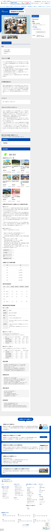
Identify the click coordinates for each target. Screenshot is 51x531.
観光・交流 (40, 492)
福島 (14, 515)
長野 (42, 515)
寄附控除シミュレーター (6, 496)
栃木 (20, 515)
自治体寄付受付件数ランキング (19, 492)
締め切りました (40, 32)
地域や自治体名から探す (38, 1)
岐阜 (44, 515)
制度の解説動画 (41, 499)
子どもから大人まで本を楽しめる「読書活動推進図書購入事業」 (25, 182)
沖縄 (33, 522)
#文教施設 (37, 29)
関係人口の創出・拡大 (42, 490)
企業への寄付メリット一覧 (30, 487)
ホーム (3, 484)
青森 (5, 515)
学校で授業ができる (29, 495)
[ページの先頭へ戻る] (48, 520)
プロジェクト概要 (6, 49)
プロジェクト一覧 (44, 1)
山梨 (41, 515)
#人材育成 (34, 29)
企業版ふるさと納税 (5, 487)
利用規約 (40, 504)
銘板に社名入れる (29, 498)
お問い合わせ (2, 530)
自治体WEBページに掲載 (30, 493)
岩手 (7, 515)
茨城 (18, 515)
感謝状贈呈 (5, 143)
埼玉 (23, 515)
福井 (39, 515)
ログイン (28, 507)
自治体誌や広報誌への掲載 (30, 501)
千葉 (25, 515)
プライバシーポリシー (42, 502)
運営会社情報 (41, 496)
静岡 (46, 515)
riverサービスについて (5, 491)
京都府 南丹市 (4, 170)
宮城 (9, 515)
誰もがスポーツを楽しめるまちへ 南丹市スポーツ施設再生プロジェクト (25, 167)
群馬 (22, 515)
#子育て (40, 29)
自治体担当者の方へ (24, 6)
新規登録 (28, 508)
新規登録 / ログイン (47, 3)
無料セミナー (36, 6)
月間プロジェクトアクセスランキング (19, 490)
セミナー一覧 (48, 1)
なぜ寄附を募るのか (7, 51)
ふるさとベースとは (17, 6)
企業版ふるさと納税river (30, 505)
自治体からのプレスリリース (30, 502)
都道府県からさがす (5, 512)
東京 (27, 515)
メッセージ (5, 53)
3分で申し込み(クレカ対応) (18, 487)
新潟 (33, 515)
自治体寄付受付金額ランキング (19, 493)
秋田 (10, 515)
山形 (12, 515)
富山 (35, 515)
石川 (37, 515)
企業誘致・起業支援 (41, 487)
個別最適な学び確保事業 (15, 181)
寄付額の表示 (42, 3)
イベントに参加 (29, 496)
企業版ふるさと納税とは (9, 6)
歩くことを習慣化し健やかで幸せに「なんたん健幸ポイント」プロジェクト (7, 196)
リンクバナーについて (42, 501)
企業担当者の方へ (30, 6)
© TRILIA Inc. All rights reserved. (25, 526)
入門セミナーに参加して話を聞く (19, 495)
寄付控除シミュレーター (42, 6)
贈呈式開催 (28, 490)
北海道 (3, 515)
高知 (18, 522)
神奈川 (29, 515)
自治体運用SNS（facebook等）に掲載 (32, 499)
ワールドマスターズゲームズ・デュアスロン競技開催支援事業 (16, 196)
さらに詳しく (43, 437)
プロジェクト (40, 484)
